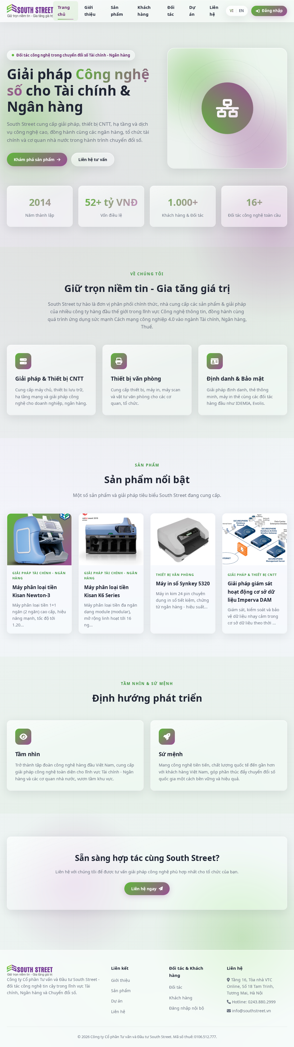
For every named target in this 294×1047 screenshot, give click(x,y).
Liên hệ (214, 10)
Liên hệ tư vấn (92, 159)
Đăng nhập (272, 10)
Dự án (192, 10)
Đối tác (170, 10)
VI (231, 10)
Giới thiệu (90, 10)
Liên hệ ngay (143, 888)
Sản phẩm (117, 10)
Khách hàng (144, 10)
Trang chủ (64, 10)
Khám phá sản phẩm (34, 159)
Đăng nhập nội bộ (186, 1008)
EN (241, 10)
